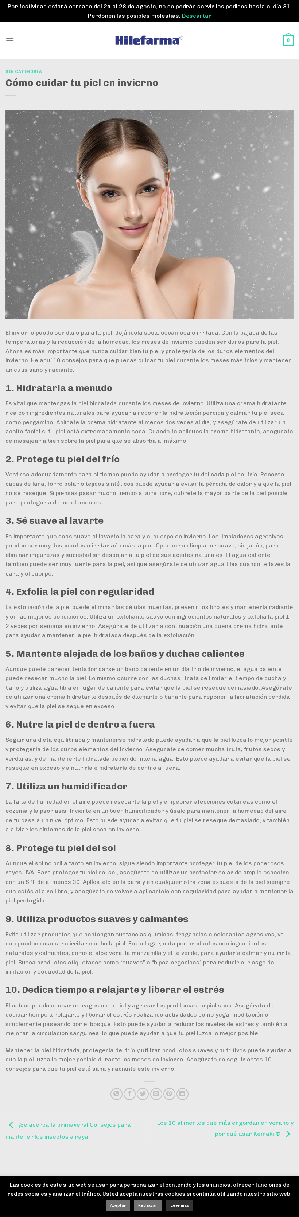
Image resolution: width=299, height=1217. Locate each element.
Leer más (180, 1205)
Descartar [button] (196, 15)
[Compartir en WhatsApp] (116, 1094)
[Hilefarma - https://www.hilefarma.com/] (149, 40)
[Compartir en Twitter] (143, 1094)
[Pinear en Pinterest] (169, 1094)
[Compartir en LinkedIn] (182, 1094)
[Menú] (9, 41)
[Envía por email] (156, 1094)
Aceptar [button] (118, 1205)
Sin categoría (23, 71)
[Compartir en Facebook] (130, 1094)
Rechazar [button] (147, 1205)
